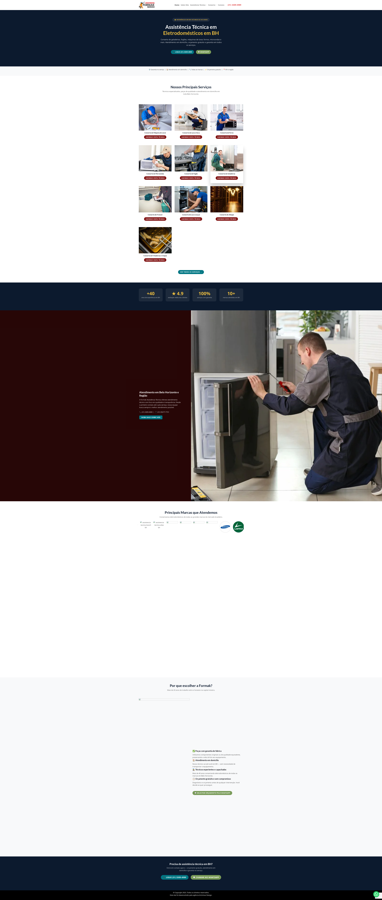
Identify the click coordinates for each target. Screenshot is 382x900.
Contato (221, 5)
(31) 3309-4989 (234, 5)
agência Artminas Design (202, 895)
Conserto (211, 5)
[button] (376, 894)
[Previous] (138, 596)
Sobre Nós (185, 5)
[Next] (242, 596)
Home (177, 5)
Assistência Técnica (197, 5)
